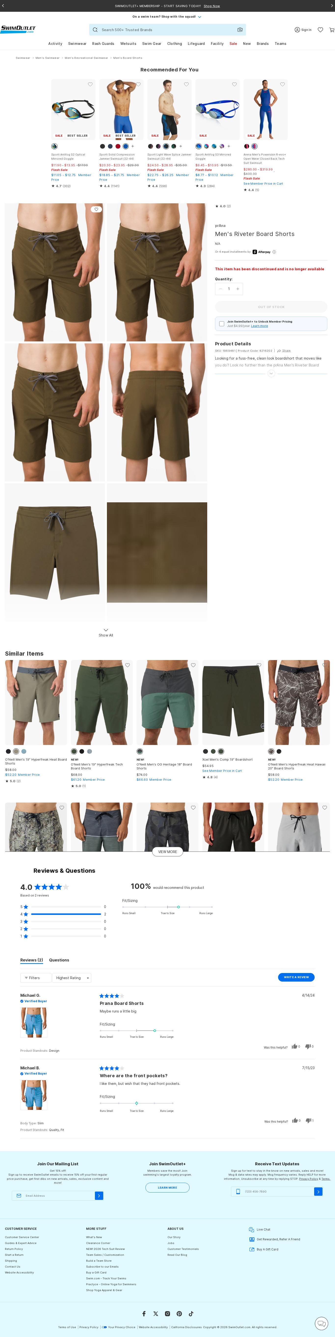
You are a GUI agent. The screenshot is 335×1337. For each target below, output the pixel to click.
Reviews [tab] (31, 960)
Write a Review (299, 978)
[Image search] (240, 30)
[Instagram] (167, 1314)
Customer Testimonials (183, 1249)
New (247, 43)
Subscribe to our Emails (102, 1266)
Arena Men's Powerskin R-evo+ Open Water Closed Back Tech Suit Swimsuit (265, 159)
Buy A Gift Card (267, 1249)
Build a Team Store (99, 1260)
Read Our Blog (177, 1255)
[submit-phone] (318, 1191)
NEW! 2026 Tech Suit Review (105, 1249)
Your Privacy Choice (121, 1327)
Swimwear (77, 43)
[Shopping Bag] (332, 30)
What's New (94, 1237)
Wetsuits (128, 43)
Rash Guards (103, 43)
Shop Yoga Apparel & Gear (104, 1290)
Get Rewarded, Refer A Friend (278, 1239)
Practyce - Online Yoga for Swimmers (111, 1284)
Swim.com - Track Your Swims (106, 1278)
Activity (55, 43)
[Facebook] (144, 1314)
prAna (220, 225)
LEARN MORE (167, 1187)
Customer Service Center (22, 1237)
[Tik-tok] (191, 1314)
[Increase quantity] (237, 289)
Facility (217, 43)
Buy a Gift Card (96, 1272)
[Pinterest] (179, 1314)
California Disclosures (186, 1327)
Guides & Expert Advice (21, 1243)
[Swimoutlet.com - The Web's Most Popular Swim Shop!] (18, 29)
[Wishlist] (320, 30)
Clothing (174, 43)
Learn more (259, 326)
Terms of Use (67, 1327)
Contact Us (12, 1266)
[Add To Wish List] (96, 209)
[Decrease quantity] (220, 289)
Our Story (174, 1237)
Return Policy (14, 1249)
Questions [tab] (59, 960)
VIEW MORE (167, 851)
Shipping (11, 1260)
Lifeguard (196, 43)
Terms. (326, 1179)
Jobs (171, 1243)
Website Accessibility (19, 1272)
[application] (321, 1323)
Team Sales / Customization (105, 1255)
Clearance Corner (98, 1243)
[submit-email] (99, 1196)
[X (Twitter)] (156, 1314)
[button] (223, 206)
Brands (263, 43)
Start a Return (14, 1255)
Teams (281, 43)
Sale (233, 43)
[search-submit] (95, 30)
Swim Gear (151, 43)
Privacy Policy (308, 1179)
